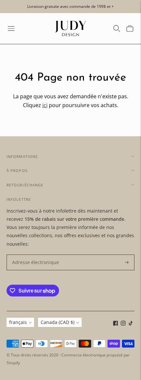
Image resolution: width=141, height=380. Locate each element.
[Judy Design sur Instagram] (123, 324)
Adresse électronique (32, 254)
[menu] (11, 28)
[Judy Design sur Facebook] (115, 324)
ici (45, 105)
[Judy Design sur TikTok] (130, 324)
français (18, 322)
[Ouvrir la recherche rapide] (116, 28)
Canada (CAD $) (57, 322)
